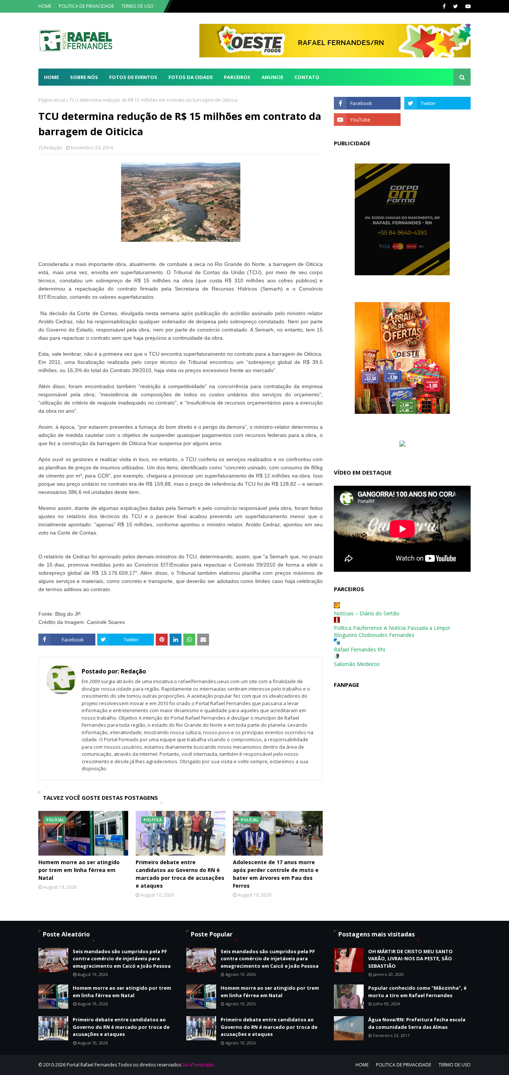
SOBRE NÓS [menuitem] (84, 77)
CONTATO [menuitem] (306, 77)
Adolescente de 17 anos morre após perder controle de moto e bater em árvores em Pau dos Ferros (276, 874)
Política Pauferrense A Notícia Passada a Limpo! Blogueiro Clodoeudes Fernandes (392, 631)
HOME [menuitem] (51, 77)
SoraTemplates (198, 1065)
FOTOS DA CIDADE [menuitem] (190, 77)
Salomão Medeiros (357, 663)
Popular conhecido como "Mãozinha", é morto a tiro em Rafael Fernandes (417, 991)
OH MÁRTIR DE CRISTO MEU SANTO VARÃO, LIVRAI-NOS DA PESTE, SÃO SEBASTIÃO (410, 958)
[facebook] (444, 6)
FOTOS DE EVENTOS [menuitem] (133, 77)
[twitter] (455, 6)
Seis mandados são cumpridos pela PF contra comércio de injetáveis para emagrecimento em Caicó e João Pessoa (122, 958)
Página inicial (52, 100)
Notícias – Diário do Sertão (366, 613)
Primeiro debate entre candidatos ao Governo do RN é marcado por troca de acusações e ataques (180, 874)
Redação (53, 148)
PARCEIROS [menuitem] (237, 77)
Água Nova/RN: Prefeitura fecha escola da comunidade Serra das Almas (416, 1023)
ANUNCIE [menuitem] (272, 77)
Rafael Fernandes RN (359, 649)
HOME (44, 6)
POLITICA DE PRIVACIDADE (86, 6)
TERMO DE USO (137, 6)
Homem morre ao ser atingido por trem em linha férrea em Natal (79, 870)
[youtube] (467, 6)
